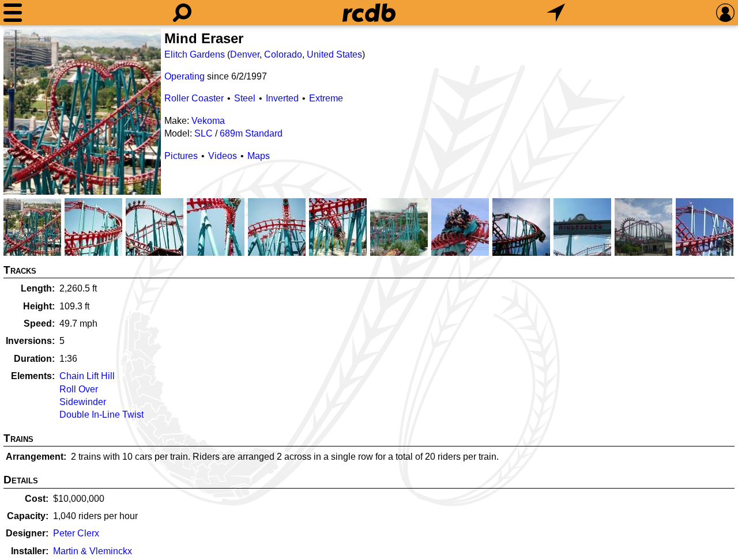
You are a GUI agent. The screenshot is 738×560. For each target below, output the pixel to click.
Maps (258, 156)
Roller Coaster (194, 98)
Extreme (326, 98)
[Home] (369, 12)
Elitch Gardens (194, 54)
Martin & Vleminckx (92, 551)
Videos (222, 156)
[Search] (182, 12)
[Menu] (12, 12)
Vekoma (208, 121)
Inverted (282, 98)
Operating (184, 76)
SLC (203, 133)
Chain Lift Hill (87, 376)
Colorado (283, 54)
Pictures (181, 156)
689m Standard (251, 133)
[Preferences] (725, 12)
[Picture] (82, 112)
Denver (244, 54)
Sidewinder (82, 402)
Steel (244, 98)
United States (334, 54)
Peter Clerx (76, 533)
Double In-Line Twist (101, 414)
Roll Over (78, 389)
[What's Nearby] (556, 12)
